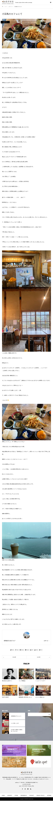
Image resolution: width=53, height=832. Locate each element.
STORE (16, 795)
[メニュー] (50, 2)
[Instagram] (25, 789)
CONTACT (31, 795)
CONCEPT (9, 795)
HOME (3, 795)
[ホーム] (2, 6)
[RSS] (30, 789)
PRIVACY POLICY (40, 795)
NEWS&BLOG (24, 795)
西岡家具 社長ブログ (9, 640)
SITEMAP (49, 795)
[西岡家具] (8, 2)
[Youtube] (28, 789)
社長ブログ (5, 22)
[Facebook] (22, 789)
